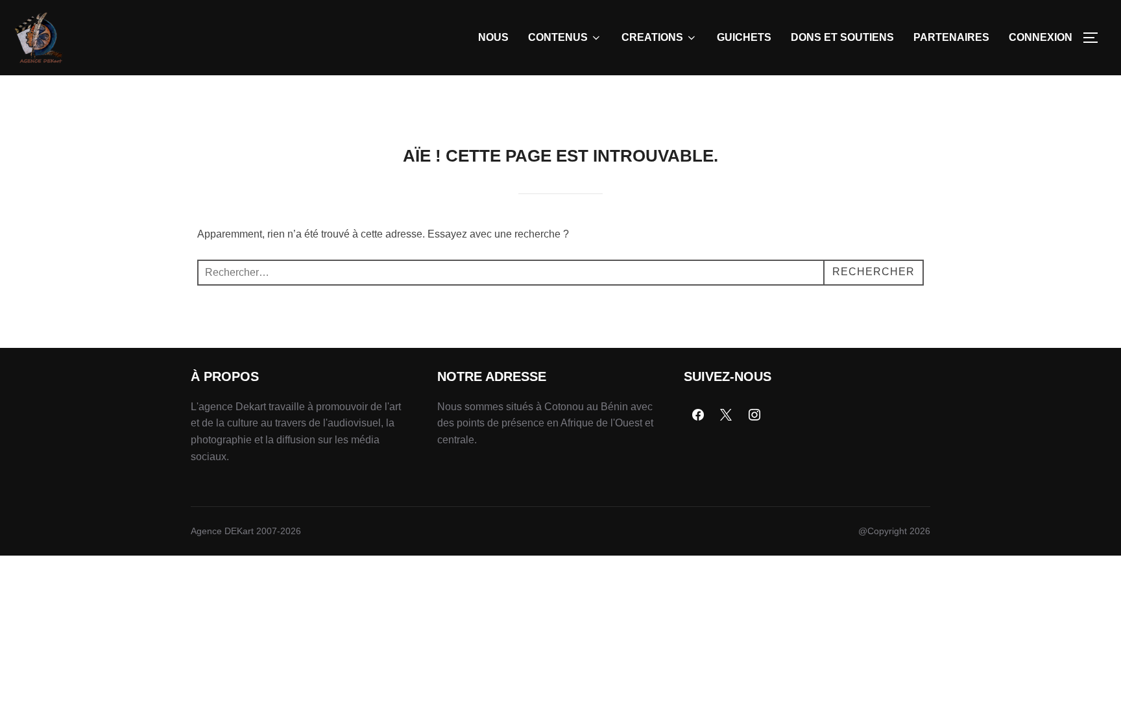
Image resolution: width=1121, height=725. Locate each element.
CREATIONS (652, 37)
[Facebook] (698, 415)
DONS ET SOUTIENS (842, 37)
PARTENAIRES (951, 37)
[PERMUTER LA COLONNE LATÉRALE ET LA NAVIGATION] (1095, 37)
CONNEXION (1040, 37)
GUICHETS (744, 37)
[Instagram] (754, 415)
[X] (726, 415)
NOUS (493, 37)
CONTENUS (558, 37)
